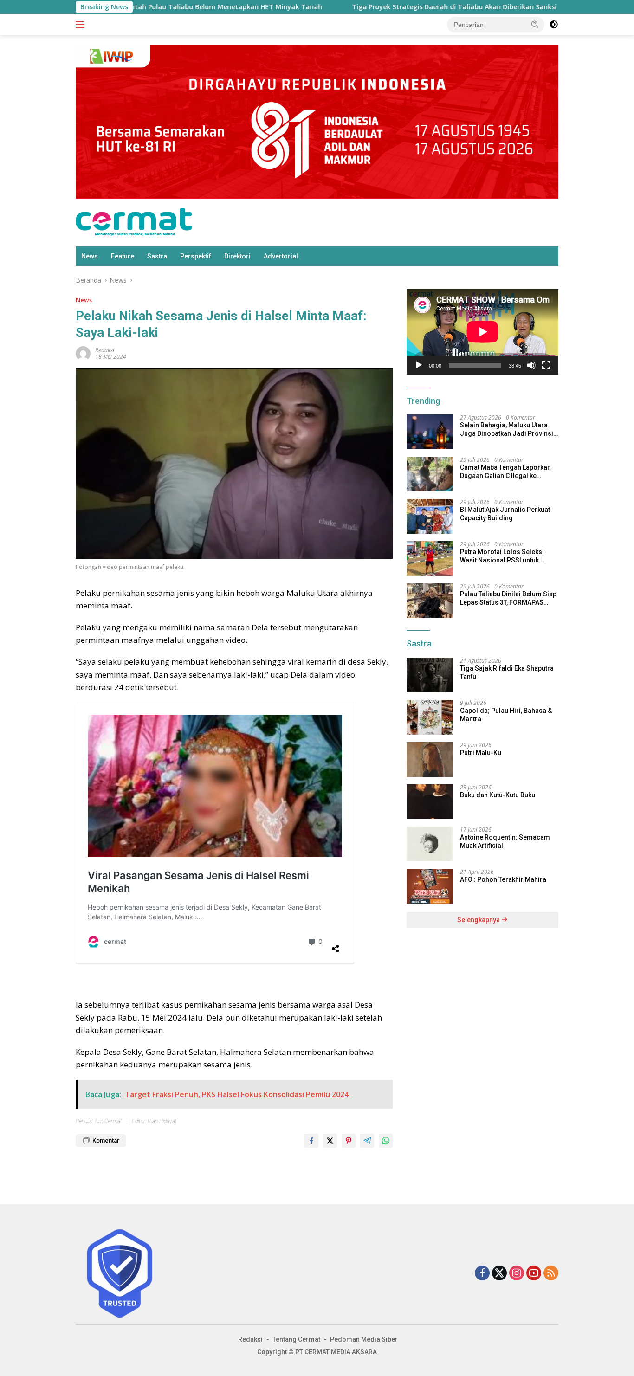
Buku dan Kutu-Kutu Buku (497, 795)
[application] (482, 332)
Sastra (157, 256)
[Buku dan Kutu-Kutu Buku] (430, 801)
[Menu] (82, 24)
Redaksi (250, 1339)
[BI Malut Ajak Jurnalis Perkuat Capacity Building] (430, 516)
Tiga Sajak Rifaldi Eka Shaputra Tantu (507, 672)
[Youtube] (533, 1274)
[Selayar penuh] (546, 365)
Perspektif (195, 256)
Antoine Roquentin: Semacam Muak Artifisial (505, 841)
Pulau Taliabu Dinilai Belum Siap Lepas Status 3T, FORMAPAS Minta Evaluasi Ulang (508, 598)
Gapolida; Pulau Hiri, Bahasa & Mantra (506, 715)
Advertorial (281, 256)
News (89, 256)
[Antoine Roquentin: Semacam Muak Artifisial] (430, 844)
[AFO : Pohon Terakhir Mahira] (430, 886)
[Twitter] (499, 1274)
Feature (122, 256)
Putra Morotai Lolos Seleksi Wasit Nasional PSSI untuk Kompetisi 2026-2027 (502, 556)
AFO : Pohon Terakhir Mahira (503, 879)
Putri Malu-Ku (480, 752)
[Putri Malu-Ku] (430, 759)
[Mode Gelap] (553, 24)
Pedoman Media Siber (364, 1339)
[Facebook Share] (311, 1141)
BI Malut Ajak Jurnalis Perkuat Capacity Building (505, 514)
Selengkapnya (479, 920)
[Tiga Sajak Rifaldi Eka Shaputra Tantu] (430, 675)
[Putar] (418, 365)
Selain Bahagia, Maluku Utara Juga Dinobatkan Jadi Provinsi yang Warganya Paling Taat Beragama (506, 429)
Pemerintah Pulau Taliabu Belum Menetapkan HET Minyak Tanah (158, 7)
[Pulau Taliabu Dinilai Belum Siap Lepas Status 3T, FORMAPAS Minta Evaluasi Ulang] (430, 600)
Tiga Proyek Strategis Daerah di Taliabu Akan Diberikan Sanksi (397, 7)
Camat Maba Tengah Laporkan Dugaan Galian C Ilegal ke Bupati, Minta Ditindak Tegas (505, 472)
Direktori (237, 256)
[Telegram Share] (367, 1141)
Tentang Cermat (296, 1339)
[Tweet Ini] (330, 1141)
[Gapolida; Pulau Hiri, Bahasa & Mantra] (430, 717)
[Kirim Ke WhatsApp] (386, 1141)
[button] (535, 24)
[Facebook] (482, 1274)
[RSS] (550, 1274)
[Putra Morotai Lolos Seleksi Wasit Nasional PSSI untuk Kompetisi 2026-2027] (430, 558)
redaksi (104, 350)
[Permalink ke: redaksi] (83, 352)
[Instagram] (516, 1274)
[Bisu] (531, 365)
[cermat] (134, 221)
